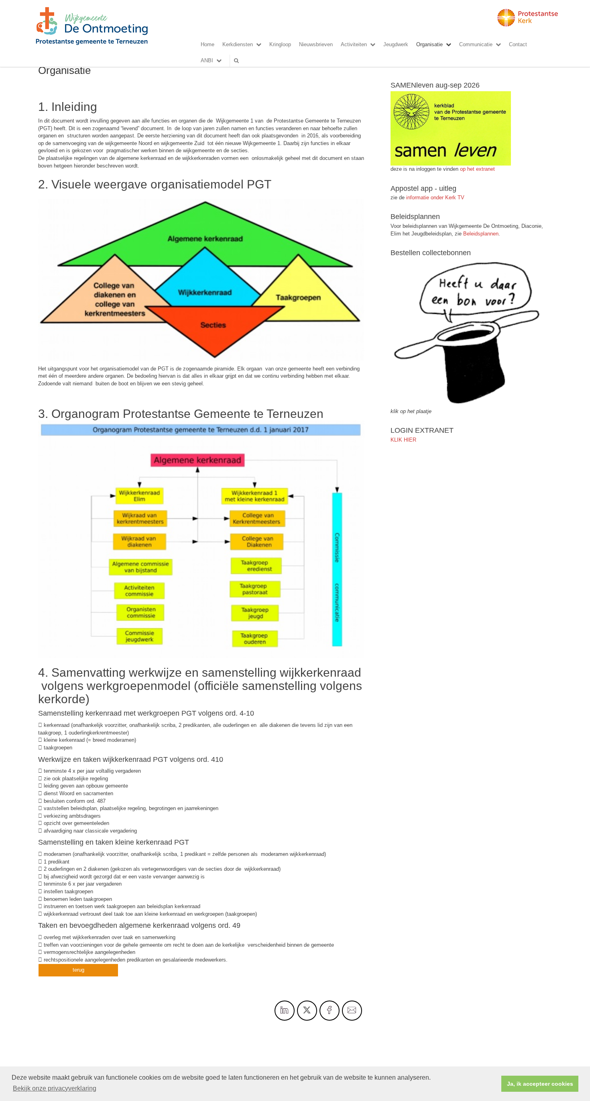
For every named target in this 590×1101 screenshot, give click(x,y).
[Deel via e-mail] (352, 1011)
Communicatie (475, 44)
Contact (518, 44)
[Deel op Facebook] (329, 1011)
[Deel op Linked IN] (285, 1011)
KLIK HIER (403, 440)
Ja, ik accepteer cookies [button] (540, 1084)
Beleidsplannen (480, 234)
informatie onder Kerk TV (434, 197)
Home (207, 44)
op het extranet (477, 169)
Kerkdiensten (237, 44)
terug (78, 970)
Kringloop (280, 44)
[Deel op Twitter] (307, 1011)
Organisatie (429, 44)
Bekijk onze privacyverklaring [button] (54, 1088)
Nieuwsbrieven (316, 44)
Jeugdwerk (395, 44)
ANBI (207, 60)
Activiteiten (354, 44)
